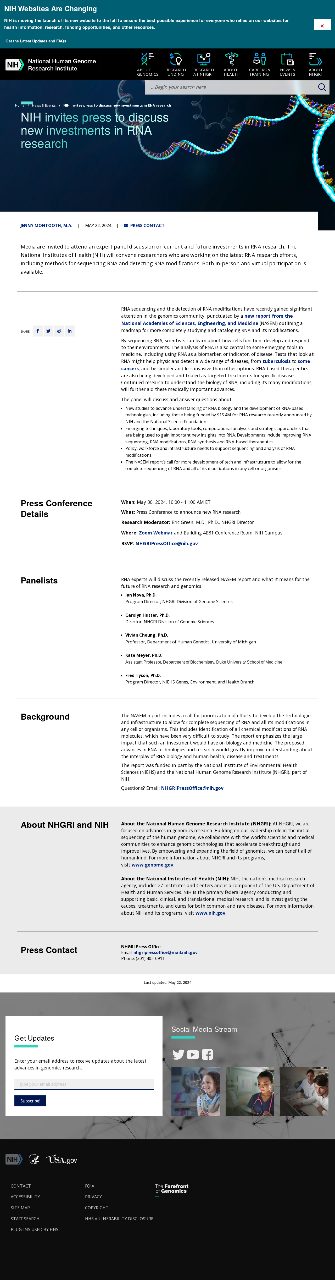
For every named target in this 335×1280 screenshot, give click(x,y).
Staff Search (25, 1219)
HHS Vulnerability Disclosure (119, 1219)
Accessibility (25, 1197)
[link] (178, 1054)
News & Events (44, 105)
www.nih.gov (210, 913)
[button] (61, 1163)
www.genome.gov (152, 865)
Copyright (97, 1208)
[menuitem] (147, 64)
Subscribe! (30, 1101)
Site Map (20, 1208)
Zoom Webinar (156, 532)
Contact (21, 1186)
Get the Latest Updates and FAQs (35, 41)
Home (20, 105)
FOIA (89, 1186)
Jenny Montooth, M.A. (46, 225)
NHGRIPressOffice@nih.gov (166, 543)
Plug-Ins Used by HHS (34, 1229)
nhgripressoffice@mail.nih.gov (165, 952)
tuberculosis (277, 361)
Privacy (93, 1197)
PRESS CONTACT (146, 225)
